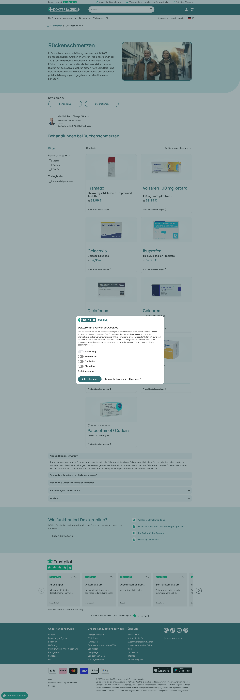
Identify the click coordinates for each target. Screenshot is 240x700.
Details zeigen (86, 371)
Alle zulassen (89, 379)
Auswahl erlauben (114, 379)
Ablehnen (134, 379)
